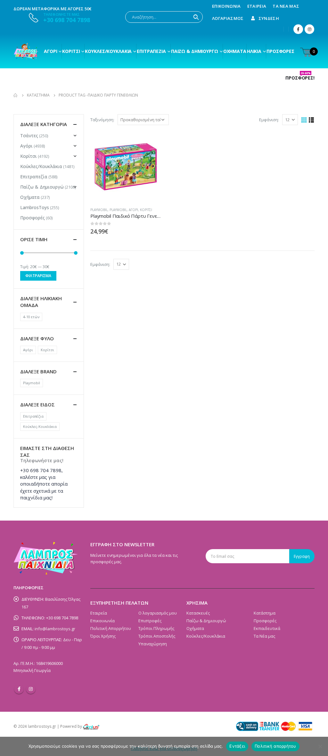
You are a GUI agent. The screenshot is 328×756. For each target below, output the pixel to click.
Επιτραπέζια (151, 51)
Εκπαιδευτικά (267, 628)
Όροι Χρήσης (103, 636)
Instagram (31, 689)
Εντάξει (237, 746)
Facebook (19, 689)
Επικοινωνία (226, 6)
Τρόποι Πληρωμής (156, 628)
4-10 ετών (31, 316)
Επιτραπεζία (33, 177)
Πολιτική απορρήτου (275, 746)
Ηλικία (254, 51)
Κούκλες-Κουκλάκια (40, 426)
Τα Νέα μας (286, 6)
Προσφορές (280, 51)
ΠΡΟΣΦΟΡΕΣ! (300, 78)
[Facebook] (298, 29)
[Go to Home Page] (15, 95)
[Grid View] (304, 120)
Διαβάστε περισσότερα (150, 142)
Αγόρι (50, 51)
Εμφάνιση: (269, 120)
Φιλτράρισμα (38, 275)
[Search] (196, 17)
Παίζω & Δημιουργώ (194, 51)
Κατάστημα (264, 613)
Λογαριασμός (228, 18)
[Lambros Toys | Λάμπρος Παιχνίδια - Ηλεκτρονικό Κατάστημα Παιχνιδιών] (26, 51)
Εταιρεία (256, 6)
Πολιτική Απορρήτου (110, 628)
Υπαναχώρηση (152, 644)
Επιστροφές (149, 621)
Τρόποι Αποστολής (156, 636)
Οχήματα (234, 51)
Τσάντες (29, 135)
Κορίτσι (71, 51)
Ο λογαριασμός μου (157, 613)
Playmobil (99, 210)
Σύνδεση (268, 18)
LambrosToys (34, 207)
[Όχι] (320, 746)
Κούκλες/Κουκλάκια (108, 51)
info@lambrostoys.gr (55, 629)
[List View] (311, 120)
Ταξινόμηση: (102, 120)
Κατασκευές (198, 613)
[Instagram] (309, 29)
